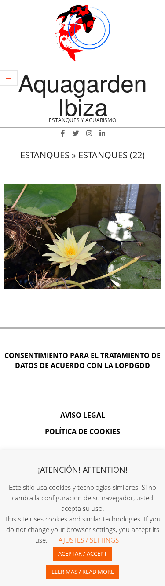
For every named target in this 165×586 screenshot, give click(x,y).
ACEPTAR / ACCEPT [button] (82, 553)
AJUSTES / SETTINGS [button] (89, 539)
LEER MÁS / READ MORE (82, 571)
